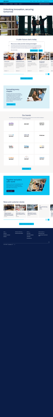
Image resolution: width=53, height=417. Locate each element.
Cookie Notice (28, 236)
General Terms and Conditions (19, 233)
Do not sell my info (29, 238)
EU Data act (4, 236)
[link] (31, 1)
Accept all (40, 50)
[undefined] (47, 33)
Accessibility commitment (6, 234)
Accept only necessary (34, 50)
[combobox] (44, 4)
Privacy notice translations (30, 234)
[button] (48, 74)
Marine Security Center (41, 233)
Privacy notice (28, 233)
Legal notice (5, 233)
